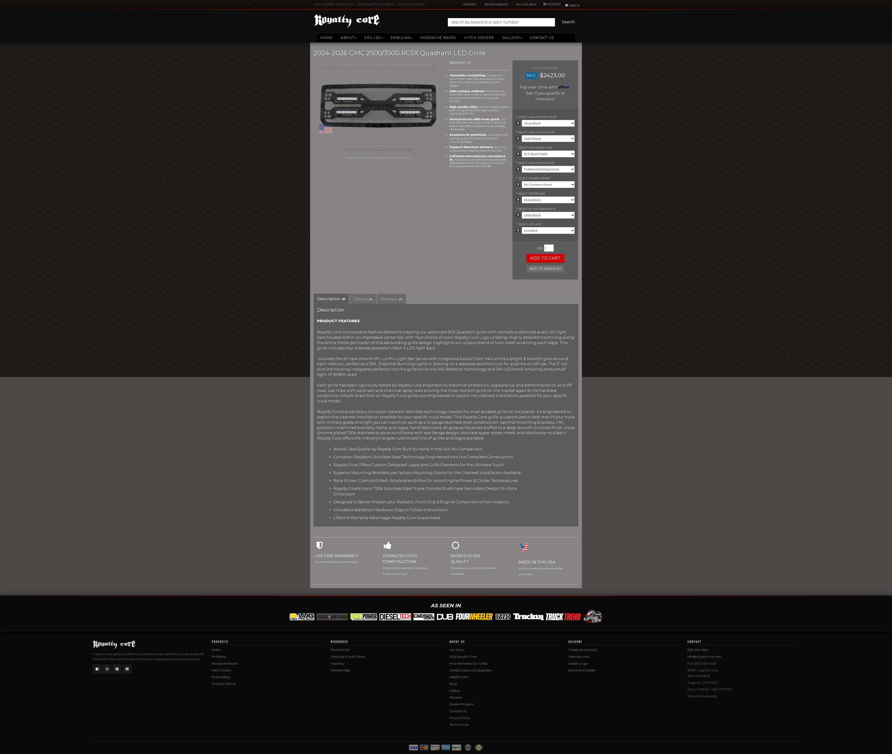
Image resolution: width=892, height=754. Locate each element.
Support (470, 4)
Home (326, 38)
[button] (512, 22)
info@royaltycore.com (704, 656)
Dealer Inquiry (496, 4)
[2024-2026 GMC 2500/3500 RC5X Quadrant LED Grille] (378, 107)
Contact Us (542, 38)
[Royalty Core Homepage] (347, 21)
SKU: (453, 63)
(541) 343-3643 (526, 4)
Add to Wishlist (545, 269)
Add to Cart (545, 258)
